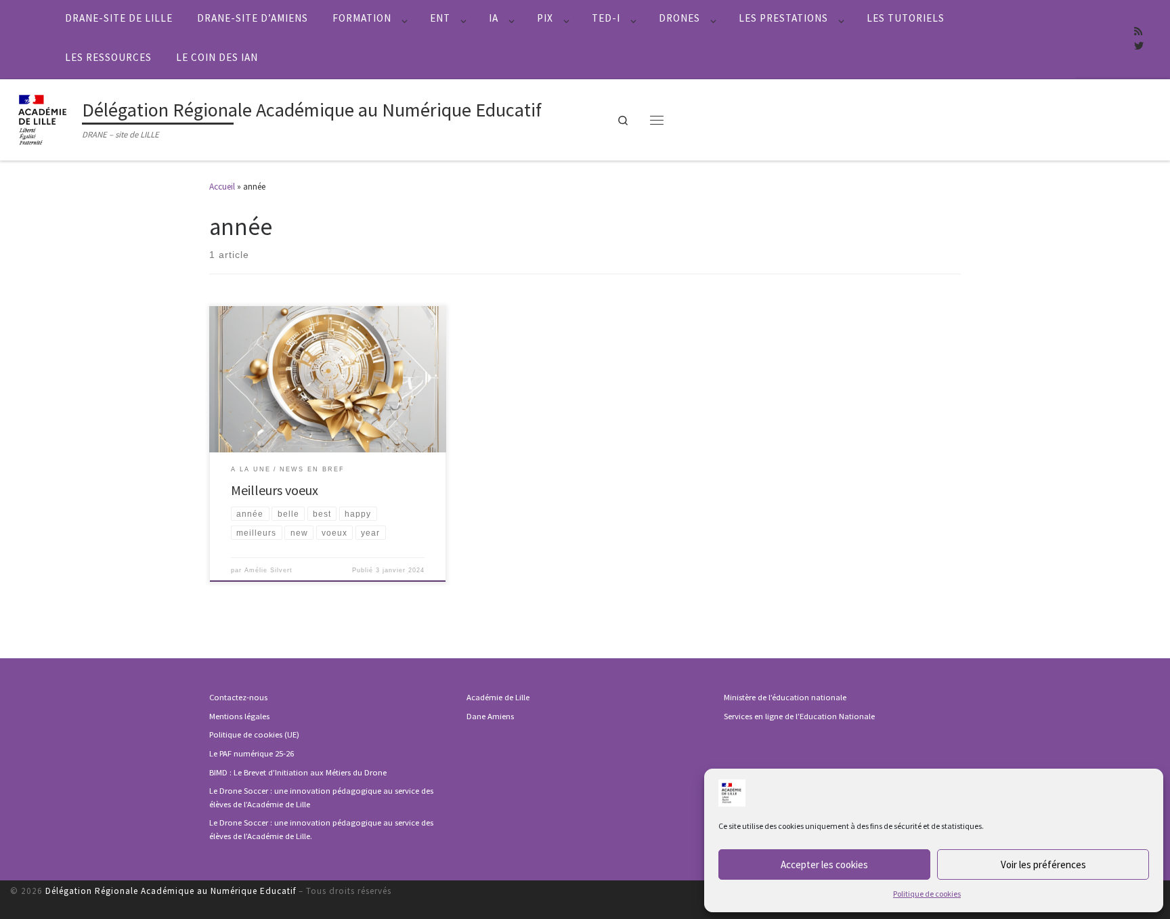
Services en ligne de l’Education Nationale (799, 716)
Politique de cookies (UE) (254, 734)
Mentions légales (239, 716)
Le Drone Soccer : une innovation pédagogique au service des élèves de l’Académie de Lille (321, 797)
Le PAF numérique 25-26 (251, 753)
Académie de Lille (498, 697)
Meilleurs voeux (274, 490)
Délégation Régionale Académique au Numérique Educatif (170, 891)
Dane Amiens (490, 716)
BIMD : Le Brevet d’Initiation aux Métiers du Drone (298, 772)
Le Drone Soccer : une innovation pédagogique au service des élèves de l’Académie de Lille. (321, 829)
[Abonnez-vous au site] (1138, 31)
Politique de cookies (927, 894)
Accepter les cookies (824, 864)
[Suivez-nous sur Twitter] (1139, 46)
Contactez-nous (238, 697)
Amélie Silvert (268, 570)
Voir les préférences (1043, 864)
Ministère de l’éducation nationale (785, 697)
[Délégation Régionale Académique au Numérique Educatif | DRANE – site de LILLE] (43, 118)
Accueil (222, 186)
